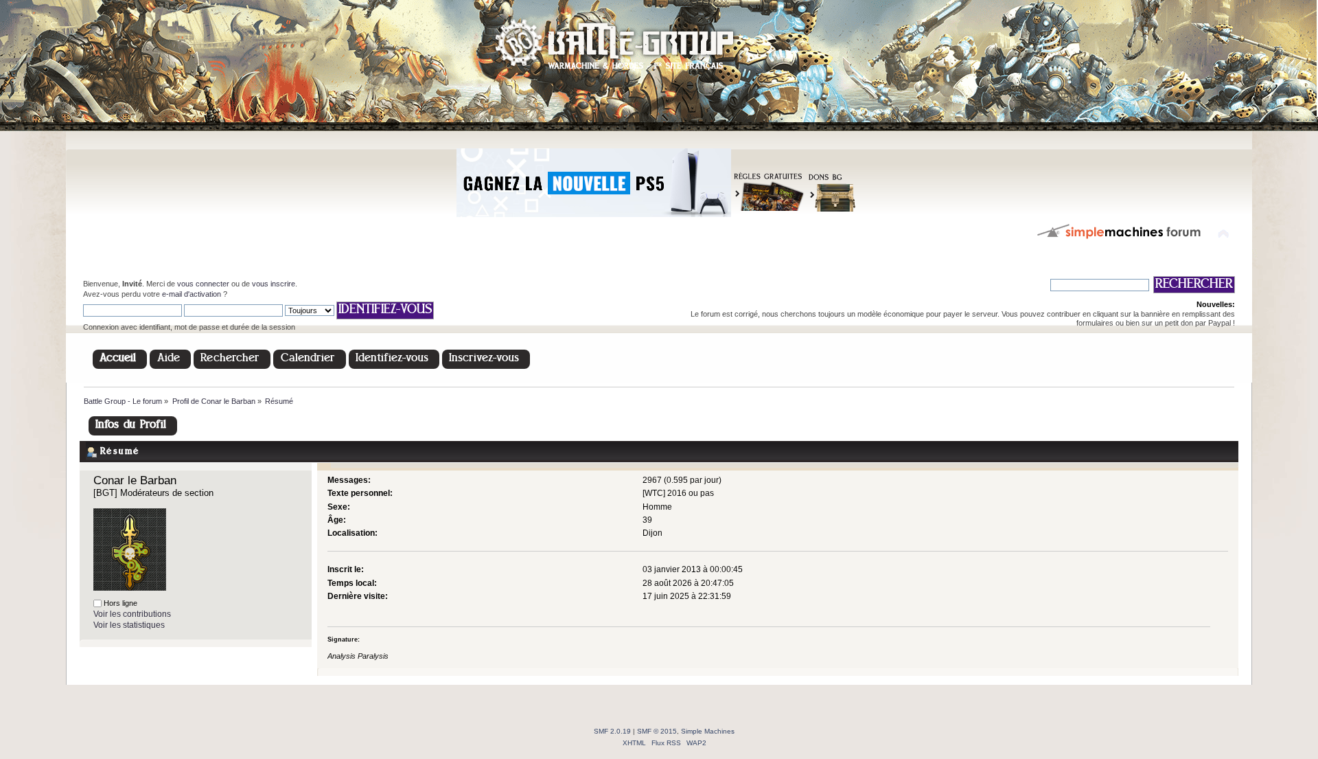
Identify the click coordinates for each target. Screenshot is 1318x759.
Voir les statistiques (129, 625)
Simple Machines (708, 731)
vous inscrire (273, 284)
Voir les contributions (132, 614)
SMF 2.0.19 (612, 731)
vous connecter (203, 284)
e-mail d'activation (191, 294)
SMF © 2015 (657, 731)
